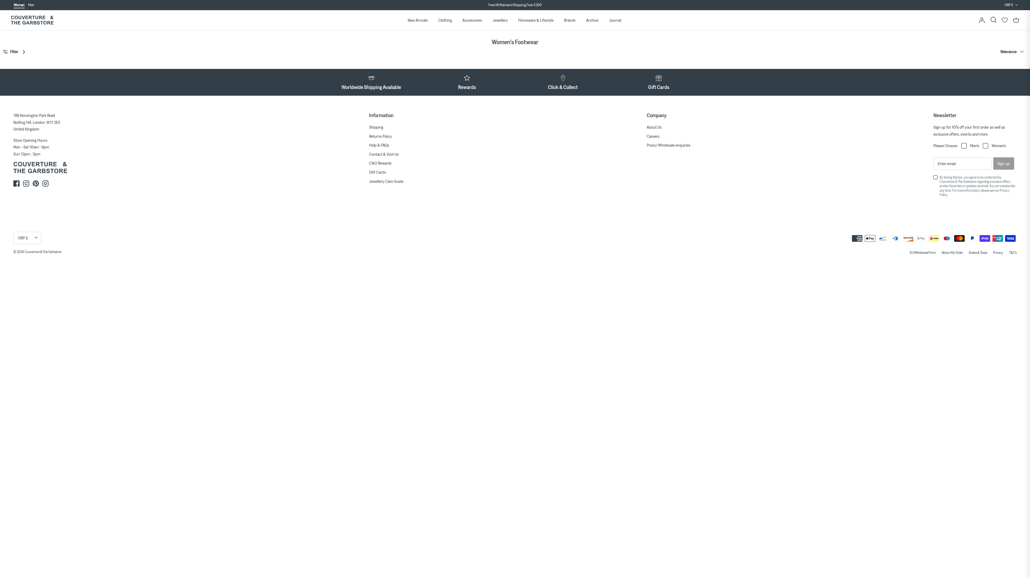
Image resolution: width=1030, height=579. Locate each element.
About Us (654, 127)
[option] (515, 5)
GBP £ (1009, 5)
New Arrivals (418, 20)
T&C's (1013, 252)
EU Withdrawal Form (923, 252)
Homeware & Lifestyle (536, 20)
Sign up (1004, 163)
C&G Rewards (380, 163)
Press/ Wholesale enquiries (668, 145)
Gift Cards (377, 172)
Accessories (472, 20)
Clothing (445, 20)
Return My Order (952, 252)
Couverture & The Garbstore (43, 252)
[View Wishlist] (1004, 20)
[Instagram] (26, 183)
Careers (653, 136)
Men (31, 5)
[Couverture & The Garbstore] (32, 20)
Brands (570, 20)
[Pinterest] (36, 183)
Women (19, 5)
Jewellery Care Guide (386, 181)
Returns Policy (380, 136)
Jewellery (500, 20)
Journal (615, 20)
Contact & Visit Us (384, 154)
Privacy (998, 252)
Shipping (376, 127)
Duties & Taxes (978, 252)
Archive (592, 20)
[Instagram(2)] (45, 183)
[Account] (982, 20)
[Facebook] (16, 183)
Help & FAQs (379, 145)
